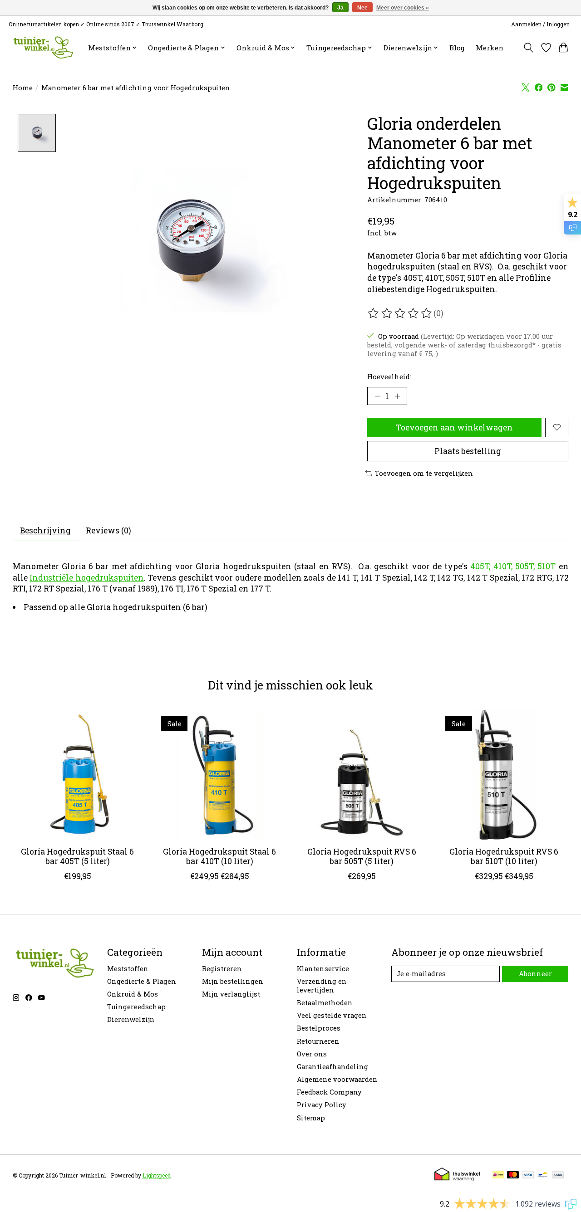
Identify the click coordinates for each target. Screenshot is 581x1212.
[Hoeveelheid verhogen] (397, 396)
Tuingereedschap (136, 1006)
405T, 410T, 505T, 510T (513, 566)
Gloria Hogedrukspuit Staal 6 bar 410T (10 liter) (219, 856)
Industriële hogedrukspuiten (87, 577)
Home (23, 87)
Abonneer (535, 973)
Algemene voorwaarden (337, 1079)
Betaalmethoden (325, 1002)
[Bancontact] (542, 1175)
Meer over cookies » (402, 8)
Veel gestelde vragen (332, 1015)
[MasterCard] (513, 1175)
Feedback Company (329, 1092)
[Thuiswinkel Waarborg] (457, 1178)
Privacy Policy (321, 1104)
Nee (362, 8)
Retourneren (318, 1041)
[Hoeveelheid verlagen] (377, 396)
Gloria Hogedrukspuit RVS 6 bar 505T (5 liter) (361, 856)
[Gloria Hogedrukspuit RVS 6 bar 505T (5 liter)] (362, 775)
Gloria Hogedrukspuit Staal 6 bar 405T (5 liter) (77, 856)
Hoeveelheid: (389, 376)
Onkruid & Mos (132, 994)
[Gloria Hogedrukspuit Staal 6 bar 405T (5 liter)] (78, 775)
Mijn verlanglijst (231, 994)
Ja (340, 8)
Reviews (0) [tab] (108, 530)
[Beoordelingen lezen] (400, 313)
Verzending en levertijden (322, 985)
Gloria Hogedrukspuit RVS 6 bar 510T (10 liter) (503, 856)
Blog (457, 47)
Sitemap (311, 1118)
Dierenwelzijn (131, 1019)
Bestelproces (318, 1028)
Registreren (222, 968)
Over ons (312, 1054)
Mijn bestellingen (232, 981)
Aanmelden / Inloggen (540, 24)
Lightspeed (157, 1175)
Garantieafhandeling (332, 1066)
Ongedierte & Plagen (141, 981)
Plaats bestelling (467, 451)
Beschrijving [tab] (45, 530)
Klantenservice (323, 968)
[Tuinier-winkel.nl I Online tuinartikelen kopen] (42, 47)
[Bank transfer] (558, 1175)
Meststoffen (127, 968)
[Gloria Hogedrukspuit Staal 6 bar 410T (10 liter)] (220, 775)
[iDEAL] (498, 1175)
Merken (489, 47)
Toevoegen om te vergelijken (424, 473)
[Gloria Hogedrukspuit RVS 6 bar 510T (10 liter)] (504, 775)
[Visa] (528, 1175)
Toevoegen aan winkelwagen (454, 427)
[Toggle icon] (528, 47)
